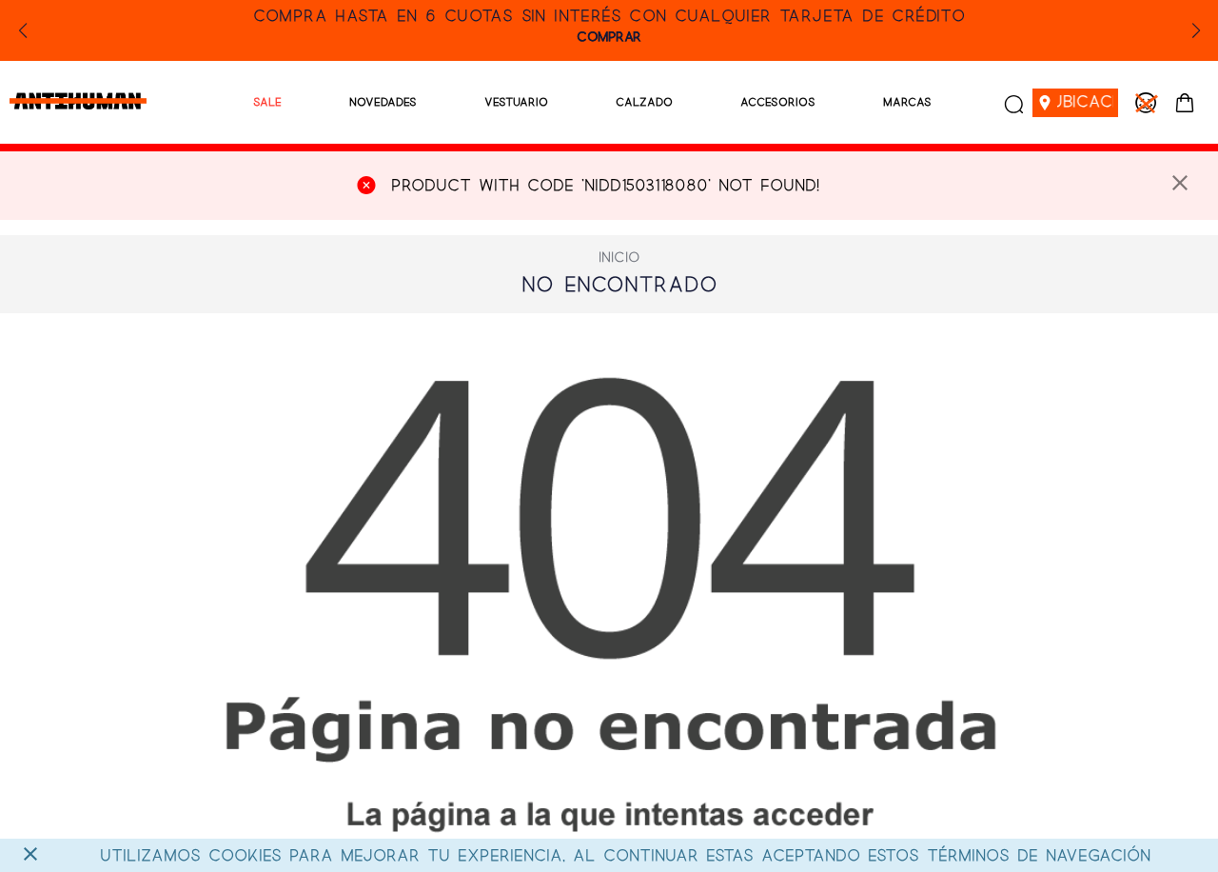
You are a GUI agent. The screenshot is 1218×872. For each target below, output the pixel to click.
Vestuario (516, 102)
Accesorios (777, 102)
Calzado (644, 102)
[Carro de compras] (1184, 102)
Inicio (619, 258)
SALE (267, 102)
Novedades (383, 102)
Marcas (907, 102)
